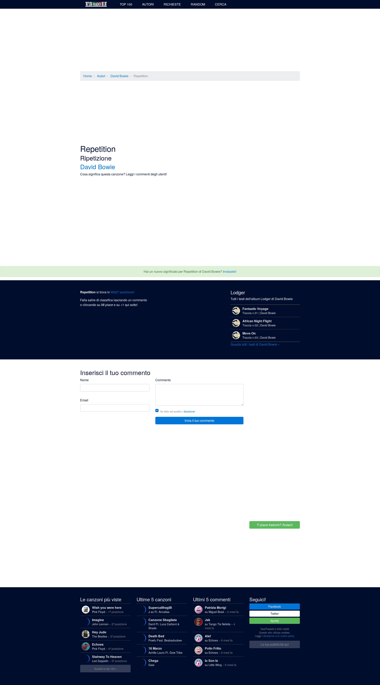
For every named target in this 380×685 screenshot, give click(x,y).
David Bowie (119, 76)
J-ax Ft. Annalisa (160, 609)
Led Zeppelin (109, 658)
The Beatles (108, 634)
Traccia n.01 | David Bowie (259, 310)
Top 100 (126, 4)
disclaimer (189, 411)
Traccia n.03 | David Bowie (259, 335)
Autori (148, 4)
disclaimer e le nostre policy (278, 636)
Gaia (153, 662)
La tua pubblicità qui (274, 644)
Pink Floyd (108, 609)
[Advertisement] (190, 40)
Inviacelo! (229, 271)
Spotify (274, 621)
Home (87, 76)
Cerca (220, 4)
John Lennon (109, 622)
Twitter (275, 614)
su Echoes (219, 638)
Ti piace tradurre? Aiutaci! (275, 525)
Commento (163, 380)
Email (84, 400)
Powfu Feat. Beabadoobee (165, 638)
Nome (84, 380)
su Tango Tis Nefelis (220, 624)
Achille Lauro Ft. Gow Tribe (165, 650)
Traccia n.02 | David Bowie (259, 323)
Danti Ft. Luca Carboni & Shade (163, 624)
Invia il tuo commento (199, 420)
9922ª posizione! (122, 292)
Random (198, 4)
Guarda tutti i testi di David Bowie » (255, 344)
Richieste (172, 4)
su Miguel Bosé (222, 609)
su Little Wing (220, 662)
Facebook (274, 606)
